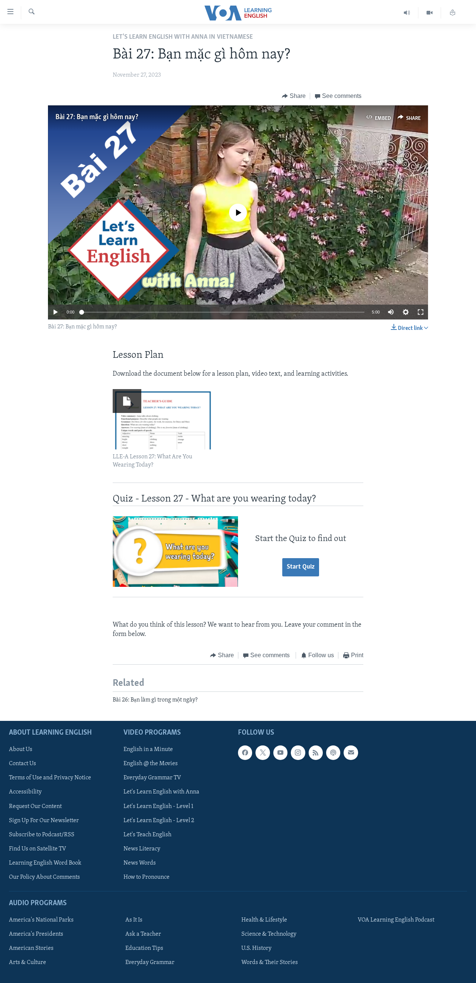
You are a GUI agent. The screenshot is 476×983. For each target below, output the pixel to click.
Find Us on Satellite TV (37, 849)
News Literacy (141, 849)
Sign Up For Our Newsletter (44, 821)
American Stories (31, 948)
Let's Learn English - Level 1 (158, 806)
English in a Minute (148, 750)
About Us (20, 750)
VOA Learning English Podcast (396, 920)
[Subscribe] (351, 752)
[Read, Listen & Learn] (452, 13)
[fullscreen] (420, 312)
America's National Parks (41, 920)
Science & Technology (268, 934)
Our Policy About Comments (44, 877)
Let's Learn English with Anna (161, 792)
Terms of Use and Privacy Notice (50, 778)
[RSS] (316, 752)
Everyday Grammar (149, 962)
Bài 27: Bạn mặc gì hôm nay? (96, 117)
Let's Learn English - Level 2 (158, 821)
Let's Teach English (147, 835)
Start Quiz (301, 567)
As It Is (133, 920)
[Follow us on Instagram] (298, 752)
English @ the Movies (150, 764)
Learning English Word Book (45, 863)
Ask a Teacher (143, 934)
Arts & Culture (27, 962)
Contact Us (22, 764)
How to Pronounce (146, 877)
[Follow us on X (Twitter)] (262, 752)
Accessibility (25, 792)
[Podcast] (333, 752)
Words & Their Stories (269, 962)
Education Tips (144, 948)
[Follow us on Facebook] (245, 752)
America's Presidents (36, 934)
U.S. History (256, 948)
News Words (139, 863)
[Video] (429, 13)
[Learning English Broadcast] (407, 13)
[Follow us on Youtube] (280, 752)
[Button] (294, 96)
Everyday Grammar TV (152, 778)
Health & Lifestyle (264, 920)
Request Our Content (35, 806)
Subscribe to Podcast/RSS (41, 835)
